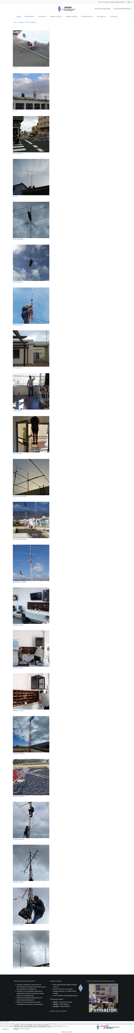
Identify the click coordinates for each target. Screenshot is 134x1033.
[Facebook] (51, 1014)
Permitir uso (5, 1029)
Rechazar (16, 1029)
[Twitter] (54, 1014)
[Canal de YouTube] (56, 1014)
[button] (30, 16)
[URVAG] (67, 8)
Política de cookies (67, 1032)
